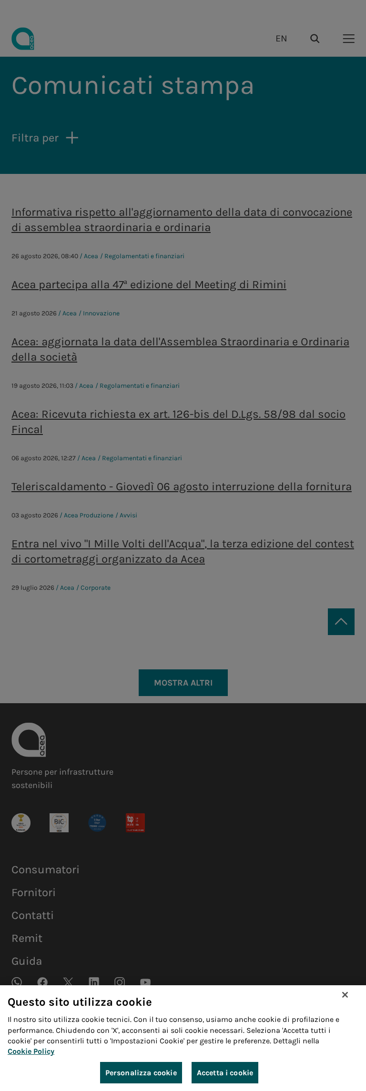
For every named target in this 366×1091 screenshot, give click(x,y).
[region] (183, 1038)
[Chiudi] (345, 994)
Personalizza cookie (141, 1072)
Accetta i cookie (225, 1072)
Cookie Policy (31, 1051)
